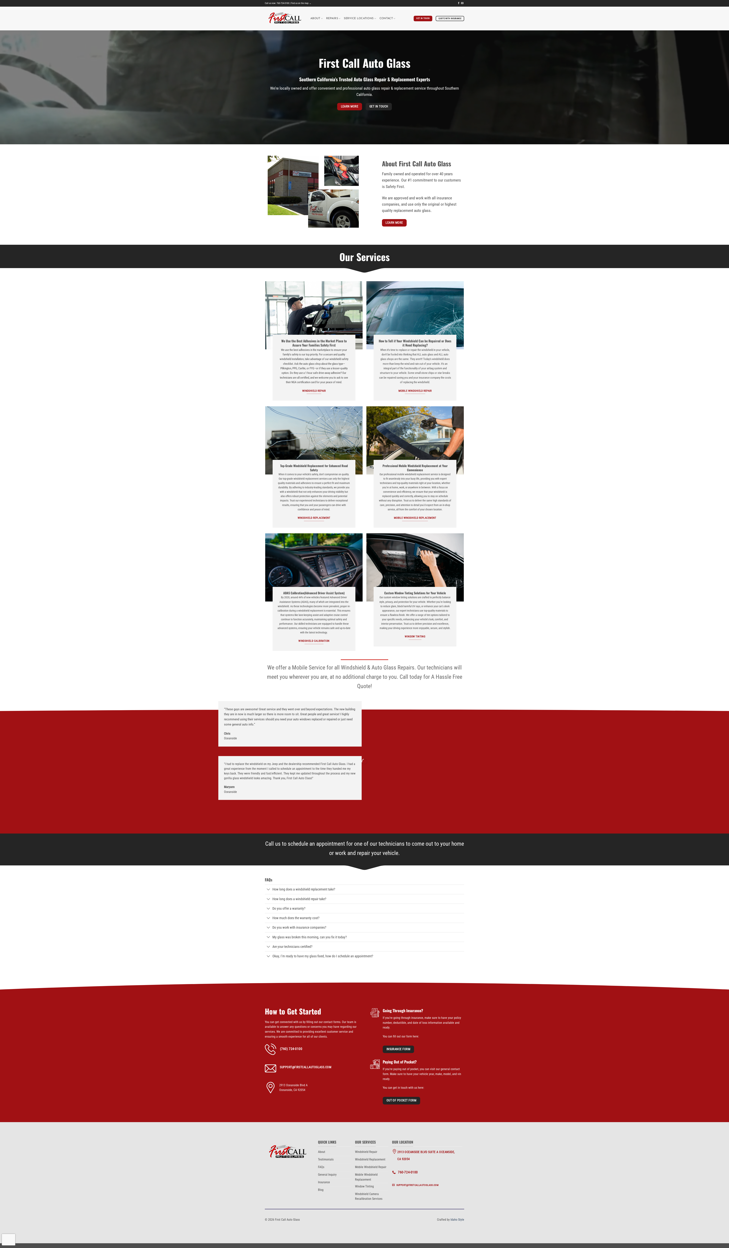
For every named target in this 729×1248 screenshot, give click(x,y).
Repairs (332, 18)
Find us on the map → (301, 3)
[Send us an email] (462, 3)
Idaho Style (457, 1219)
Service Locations (358, 18)
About (315, 18)
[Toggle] (268, 890)
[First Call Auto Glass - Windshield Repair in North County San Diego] (285, 18)
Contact (386, 18)
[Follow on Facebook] (459, 3)
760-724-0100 (283, 3)
